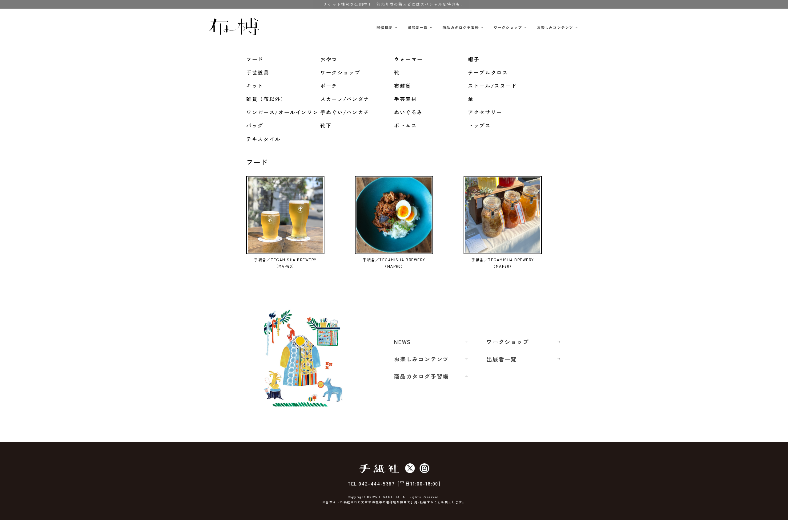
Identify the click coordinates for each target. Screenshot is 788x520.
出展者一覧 (418, 27)
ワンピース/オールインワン (282, 112)
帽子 (473, 59)
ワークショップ (508, 27)
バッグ (254, 125)
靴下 (326, 125)
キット (254, 85)
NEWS (402, 342)
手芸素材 (405, 99)
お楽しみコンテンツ (555, 27)
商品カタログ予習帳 (460, 27)
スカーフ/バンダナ (344, 99)
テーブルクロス (488, 72)
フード (254, 59)
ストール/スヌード (492, 85)
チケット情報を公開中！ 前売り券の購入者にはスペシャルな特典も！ (394, 4)
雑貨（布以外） (266, 99)
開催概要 (384, 27)
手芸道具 (257, 72)
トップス (479, 125)
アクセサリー (485, 112)
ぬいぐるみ (408, 112)
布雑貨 (402, 85)
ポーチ (328, 85)
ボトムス (405, 125)
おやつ (328, 59)
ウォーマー (408, 59)
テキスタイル (263, 139)
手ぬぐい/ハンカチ (344, 112)
